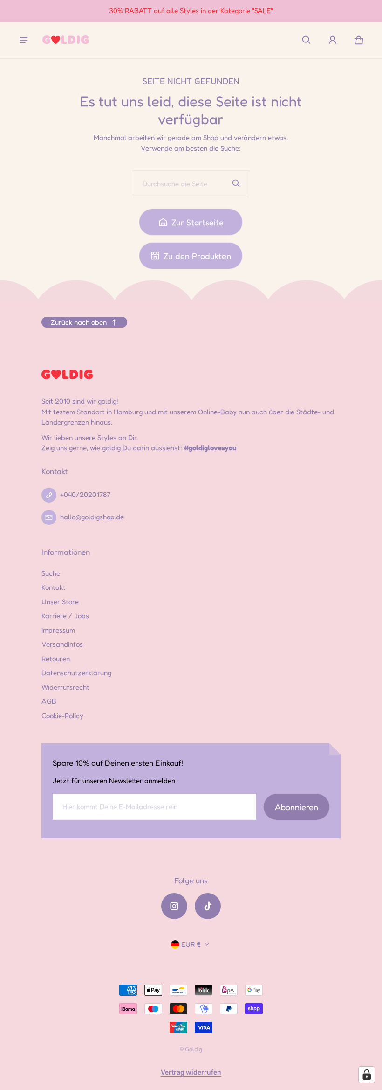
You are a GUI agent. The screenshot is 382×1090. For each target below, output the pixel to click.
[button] (306, 40)
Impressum (58, 630)
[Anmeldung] (333, 40)
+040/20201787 (85, 494)
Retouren (55, 658)
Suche (50, 573)
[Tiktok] (208, 906)
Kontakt (53, 587)
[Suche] (236, 183)
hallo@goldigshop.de (92, 516)
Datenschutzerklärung (76, 672)
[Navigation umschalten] (24, 40)
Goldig (193, 1049)
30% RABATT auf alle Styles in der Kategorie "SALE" (191, 10)
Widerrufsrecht (65, 687)
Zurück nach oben (79, 322)
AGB (48, 701)
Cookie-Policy (62, 715)
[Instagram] (174, 906)
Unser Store (60, 601)
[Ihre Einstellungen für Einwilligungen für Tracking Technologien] (367, 1075)
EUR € (191, 944)
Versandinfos (62, 644)
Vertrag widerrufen (191, 1072)
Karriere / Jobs (65, 615)
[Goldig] (65, 39)
